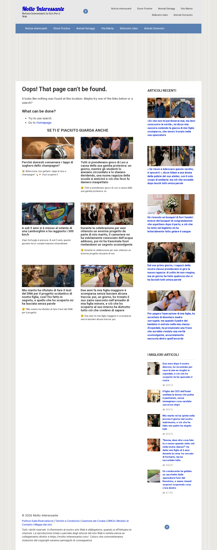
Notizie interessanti (121, 8)
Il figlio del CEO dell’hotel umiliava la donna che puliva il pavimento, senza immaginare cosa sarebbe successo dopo (178, 398)
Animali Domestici (183, 15)
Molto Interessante (43, 8)
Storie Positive (144, 8)
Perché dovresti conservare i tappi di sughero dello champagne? (47, 163)
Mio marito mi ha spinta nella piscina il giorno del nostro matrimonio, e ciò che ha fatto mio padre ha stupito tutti (179, 422)
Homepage (43, 122)
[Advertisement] (108, 57)
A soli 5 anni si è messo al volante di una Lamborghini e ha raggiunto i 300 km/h (48, 231)
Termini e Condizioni (67, 520)
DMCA (111, 520)
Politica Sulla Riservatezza (38, 520)
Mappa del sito (43, 524)
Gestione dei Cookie (93, 520)
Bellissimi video (160, 15)
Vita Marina (187, 8)
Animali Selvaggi (166, 8)
